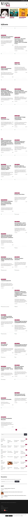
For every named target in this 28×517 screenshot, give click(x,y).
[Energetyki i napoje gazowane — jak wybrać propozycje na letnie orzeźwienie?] (17, 441)
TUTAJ (22, 515)
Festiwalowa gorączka (6, 280)
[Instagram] (24, 0)
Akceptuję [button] (7, 515)
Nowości (22, 17)
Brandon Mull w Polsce (19, 194)
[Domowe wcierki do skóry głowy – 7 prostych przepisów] (3, 452)
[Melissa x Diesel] (17, 457)
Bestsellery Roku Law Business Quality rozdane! (20, 166)
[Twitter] (23, 0)
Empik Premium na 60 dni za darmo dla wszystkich (7, 37)
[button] (0, 15)
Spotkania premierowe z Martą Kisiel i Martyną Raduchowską (20, 142)
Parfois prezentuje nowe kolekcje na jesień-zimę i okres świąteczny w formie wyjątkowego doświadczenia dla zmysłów (7, 143)
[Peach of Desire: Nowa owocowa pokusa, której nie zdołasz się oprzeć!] (10, 463)
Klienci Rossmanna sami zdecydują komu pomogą (20, 395)
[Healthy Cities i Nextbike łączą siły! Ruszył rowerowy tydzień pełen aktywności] (3, 468)
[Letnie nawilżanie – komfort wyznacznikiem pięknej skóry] (17, 463)
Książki (1, 17)
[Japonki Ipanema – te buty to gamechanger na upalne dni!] (3, 457)
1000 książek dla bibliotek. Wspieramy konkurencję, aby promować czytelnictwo (7, 236)
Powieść (3, 17)
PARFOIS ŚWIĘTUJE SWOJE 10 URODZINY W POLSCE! (21, 322)
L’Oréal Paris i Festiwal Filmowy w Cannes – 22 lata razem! (7, 369)
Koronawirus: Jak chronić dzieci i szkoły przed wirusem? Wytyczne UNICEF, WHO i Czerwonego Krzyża (21, 41)
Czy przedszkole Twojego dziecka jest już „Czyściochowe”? (20, 118)
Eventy (5, 35)
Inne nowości (2, 35)
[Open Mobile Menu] (26, 4)
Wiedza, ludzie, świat (14, 17)
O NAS (2, 505)
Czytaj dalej (16, 50)
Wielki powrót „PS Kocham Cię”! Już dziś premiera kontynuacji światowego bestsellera (7, 203)
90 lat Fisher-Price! (5, 119)
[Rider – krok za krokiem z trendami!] (10, 457)
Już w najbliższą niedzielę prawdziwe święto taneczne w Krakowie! (7, 317)
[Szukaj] (26, 0)
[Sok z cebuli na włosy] (10, 452)
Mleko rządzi (17, 64)
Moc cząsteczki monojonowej (4, 345)
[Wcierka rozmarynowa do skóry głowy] (23, 452)
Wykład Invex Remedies (6, 399)
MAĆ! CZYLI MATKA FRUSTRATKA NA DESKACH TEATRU (19, 367)
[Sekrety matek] (10, 446)
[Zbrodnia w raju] (17, 446)
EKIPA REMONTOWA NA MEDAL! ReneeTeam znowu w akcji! (7, 259)
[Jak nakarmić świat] (23, 446)
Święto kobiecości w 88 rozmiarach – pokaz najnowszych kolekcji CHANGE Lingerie (6, 167)
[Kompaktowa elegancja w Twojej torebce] (3, 463)
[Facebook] (22, 0)
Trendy (2, 455)
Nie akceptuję (10, 515)
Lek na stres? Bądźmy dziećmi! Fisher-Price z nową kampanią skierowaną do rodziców (21, 92)
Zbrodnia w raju (2, 18)
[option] (4, 13)
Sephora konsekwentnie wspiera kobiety (6, 69)
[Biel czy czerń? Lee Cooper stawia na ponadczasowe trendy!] (23, 457)
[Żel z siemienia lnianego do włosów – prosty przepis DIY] (17, 452)
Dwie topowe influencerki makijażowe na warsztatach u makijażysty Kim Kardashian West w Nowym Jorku (21, 294)
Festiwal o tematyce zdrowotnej (19, 259)
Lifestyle (19, 37)
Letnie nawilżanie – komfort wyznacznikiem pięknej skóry (23, 18)
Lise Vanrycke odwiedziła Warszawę (6, 419)
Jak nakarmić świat (12, 18)
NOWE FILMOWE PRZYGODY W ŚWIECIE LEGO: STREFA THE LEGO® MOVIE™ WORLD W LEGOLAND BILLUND (7, 93)
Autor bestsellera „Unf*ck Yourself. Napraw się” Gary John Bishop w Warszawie (20, 224)
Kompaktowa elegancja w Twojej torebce (9, 488)
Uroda (20, 17)
